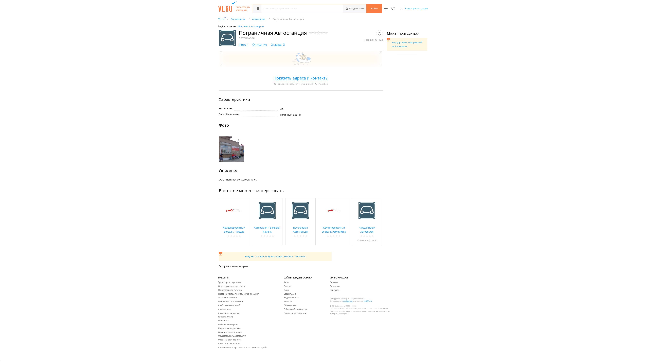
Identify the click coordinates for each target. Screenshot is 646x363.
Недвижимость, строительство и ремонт (238, 293)
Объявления (290, 305)
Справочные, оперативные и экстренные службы (242, 347)
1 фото (373, 240)
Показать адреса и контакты (300, 78)
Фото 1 (244, 44)
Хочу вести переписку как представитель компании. (275, 256)
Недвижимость (291, 297)
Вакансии (335, 286)
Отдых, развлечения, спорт (231, 286)
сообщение (348, 301)
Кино (286, 290)
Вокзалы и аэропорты (251, 26)
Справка (334, 282)
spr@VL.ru (368, 301)
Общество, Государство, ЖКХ (232, 335)
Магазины (223, 320)
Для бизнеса (224, 309)
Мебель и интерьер (228, 324)
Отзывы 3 (278, 44)
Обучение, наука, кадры (230, 332)
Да (281, 108)
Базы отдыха (290, 293)
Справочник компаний (243, 9)
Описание (259, 44)
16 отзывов (362, 240)
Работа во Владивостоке (296, 309)
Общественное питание (230, 290)
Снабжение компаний (229, 305)
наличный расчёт (290, 114)
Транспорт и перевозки (229, 282)
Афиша (287, 286)
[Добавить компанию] (386, 8)
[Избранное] (393, 8)
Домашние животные (229, 313)
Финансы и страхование (230, 301)
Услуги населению (227, 297)
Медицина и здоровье (229, 328)
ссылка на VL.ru (370, 309)
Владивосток (356, 8)
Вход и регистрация (416, 8)
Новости (288, 301)
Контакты (334, 290)
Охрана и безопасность (230, 339)
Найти (374, 8)
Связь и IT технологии (229, 343)
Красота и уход (225, 316)
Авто (286, 282)
